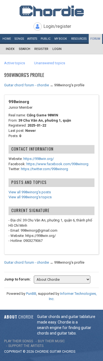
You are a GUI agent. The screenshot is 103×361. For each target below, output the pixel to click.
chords (68, 352)
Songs (19, 38)
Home (6, 38)
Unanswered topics (49, 63)
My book (60, 38)
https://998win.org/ (38, 159)
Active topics (14, 63)
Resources (79, 38)
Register (41, 49)
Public (46, 38)
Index (10, 49)
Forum (95, 38)
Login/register (57, 26)
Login (57, 49)
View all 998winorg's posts (30, 192)
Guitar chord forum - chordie (26, 85)
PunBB (31, 294)
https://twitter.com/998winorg (44, 169)
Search (24, 49)
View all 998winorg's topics (30, 197)
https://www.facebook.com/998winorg (57, 164)
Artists (32, 38)
